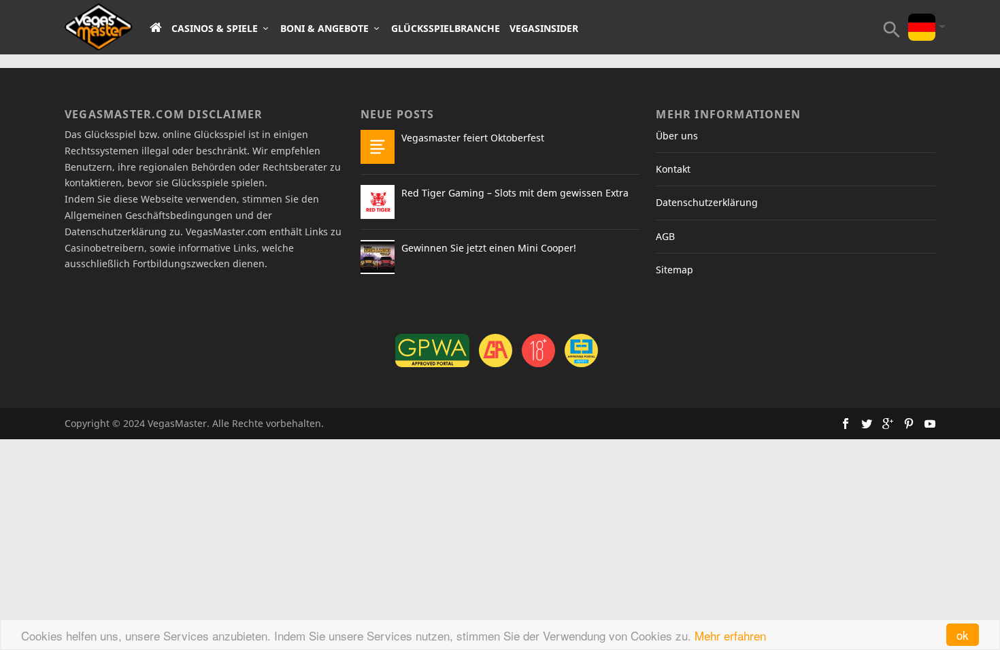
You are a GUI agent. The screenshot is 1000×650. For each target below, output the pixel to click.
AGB (665, 236)
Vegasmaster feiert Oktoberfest (472, 137)
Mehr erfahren (730, 635)
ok (962, 634)
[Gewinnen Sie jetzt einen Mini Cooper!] (378, 257)
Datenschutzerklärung (707, 202)
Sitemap (674, 269)
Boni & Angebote (324, 28)
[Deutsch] (921, 18)
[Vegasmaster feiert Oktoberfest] (378, 147)
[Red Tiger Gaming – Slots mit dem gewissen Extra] (378, 202)
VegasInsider (544, 28)
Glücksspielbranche (445, 28)
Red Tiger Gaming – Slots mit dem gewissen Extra (515, 192)
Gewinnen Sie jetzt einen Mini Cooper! (488, 247)
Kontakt (673, 168)
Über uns (677, 135)
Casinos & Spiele (214, 28)
